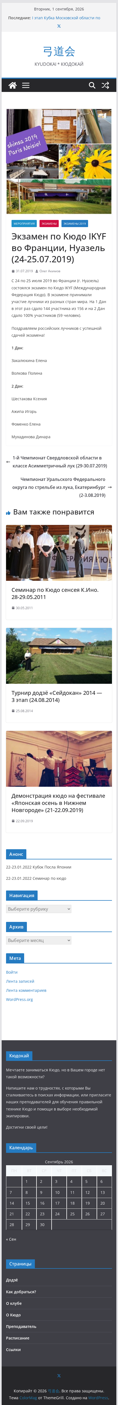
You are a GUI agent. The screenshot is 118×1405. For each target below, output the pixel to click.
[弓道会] (12, 85)
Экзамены (49, 223)
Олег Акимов (50, 271)
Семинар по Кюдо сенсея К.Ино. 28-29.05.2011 (55, 593)
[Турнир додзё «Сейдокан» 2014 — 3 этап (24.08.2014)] (59, 632)
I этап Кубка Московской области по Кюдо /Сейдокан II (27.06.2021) (66, 20)
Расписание (17, 1338)
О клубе (14, 1303)
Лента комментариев (26, 990)
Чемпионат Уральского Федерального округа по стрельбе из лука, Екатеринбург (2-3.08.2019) (58, 487)
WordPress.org (19, 999)
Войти (12, 972)
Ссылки (13, 1349)
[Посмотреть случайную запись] (105, 85)
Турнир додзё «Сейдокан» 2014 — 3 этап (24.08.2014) (57, 696)
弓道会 (59, 50)
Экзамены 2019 (75, 223)
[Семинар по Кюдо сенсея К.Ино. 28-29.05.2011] (59, 529)
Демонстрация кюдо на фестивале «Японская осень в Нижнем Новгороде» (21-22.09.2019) (58, 803)
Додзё (12, 1280)
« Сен (11, 1239)
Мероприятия (24, 223)
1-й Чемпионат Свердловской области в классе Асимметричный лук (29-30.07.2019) (60, 462)
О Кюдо (13, 1314)
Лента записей (20, 981)
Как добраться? (21, 1291)
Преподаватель (21, 1326)
